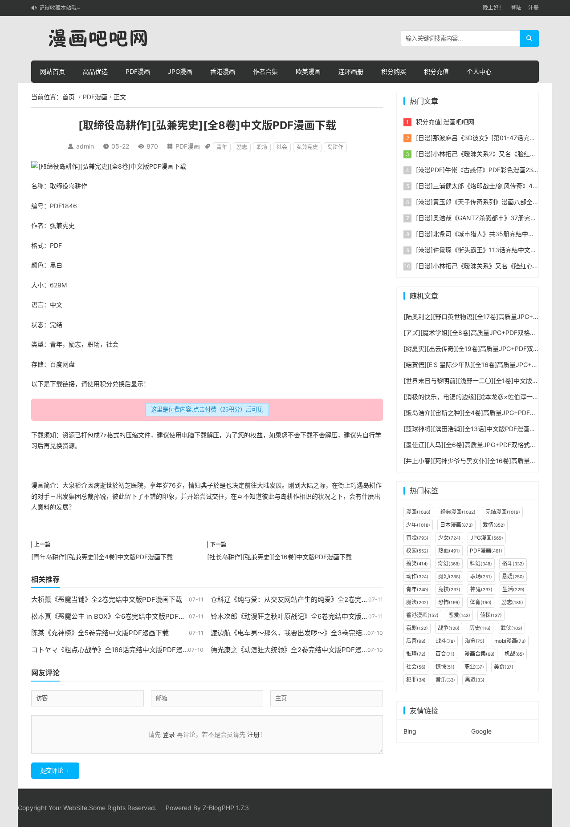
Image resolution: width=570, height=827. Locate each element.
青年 (221, 147)
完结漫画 (502, 511)
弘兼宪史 (307, 147)
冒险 (417, 537)
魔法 (417, 602)
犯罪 (416, 679)
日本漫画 (456, 524)
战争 (449, 628)
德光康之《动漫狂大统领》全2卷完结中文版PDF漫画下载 (296, 649)
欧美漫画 (308, 71)
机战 (514, 653)
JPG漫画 (180, 71)
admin (85, 146)
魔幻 (449, 576)
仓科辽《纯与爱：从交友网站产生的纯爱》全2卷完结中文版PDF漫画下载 (319, 599)
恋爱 (459, 615)
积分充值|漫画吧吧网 (445, 121)
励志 (241, 147)
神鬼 (481, 589)
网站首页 (52, 71)
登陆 (516, 7)
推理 (416, 653)
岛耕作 (335, 147)
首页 (68, 97)
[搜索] (529, 38)
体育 (481, 602)
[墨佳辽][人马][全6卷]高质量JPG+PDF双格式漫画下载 (479, 444)
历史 (480, 628)
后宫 (416, 640)
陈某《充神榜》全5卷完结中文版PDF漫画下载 (100, 633)
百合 (445, 653)
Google (481, 731)
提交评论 (51, 770)
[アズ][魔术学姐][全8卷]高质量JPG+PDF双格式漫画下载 (482, 332)
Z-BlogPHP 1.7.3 (226, 807)
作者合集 (265, 71)
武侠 (511, 628)
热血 (449, 550)
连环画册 (350, 71)
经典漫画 (458, 511)
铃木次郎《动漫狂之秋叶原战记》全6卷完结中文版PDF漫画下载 (306, 616)
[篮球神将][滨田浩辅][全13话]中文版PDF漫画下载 (472, 428)
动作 (417, 576)
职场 (261, 147)
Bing (409, 731)
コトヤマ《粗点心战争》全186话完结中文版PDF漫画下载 (117, 649)
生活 (513, 589)
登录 (169, 734)
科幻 (481, 563)
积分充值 (436, 71)
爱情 (494, 524)
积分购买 (393, 71)
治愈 (474, 640)
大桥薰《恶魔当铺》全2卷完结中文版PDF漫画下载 (106, 599)
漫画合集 (479, 653)
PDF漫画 (138, 71)
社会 (282, 147)
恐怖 (449, 602)
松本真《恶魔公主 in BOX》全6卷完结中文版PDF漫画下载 (118, 616)
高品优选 (95, 71)
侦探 (491, 615)
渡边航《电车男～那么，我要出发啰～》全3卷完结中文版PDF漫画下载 (316, 633)
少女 (449, 537)
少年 (418, 524)
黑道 (474, 679)
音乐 (445, 679)
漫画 (37, 485)
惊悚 (445, 666)
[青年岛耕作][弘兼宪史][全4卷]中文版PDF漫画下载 (102, 557)
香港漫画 (222, 71)
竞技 (449, 589)
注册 (533, 7)
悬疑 (513, 576)
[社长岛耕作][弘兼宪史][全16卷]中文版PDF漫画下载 (279, 557)
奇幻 (449, 563)
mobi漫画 (510, 640)
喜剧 (417, 628)
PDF (56, 206)
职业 (474, 666)
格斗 (513, 563)
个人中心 (479, 71)
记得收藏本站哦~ (59, 7)
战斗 (445, 640)
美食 (503, 666)
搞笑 (417, 563)
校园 (417, 550)
